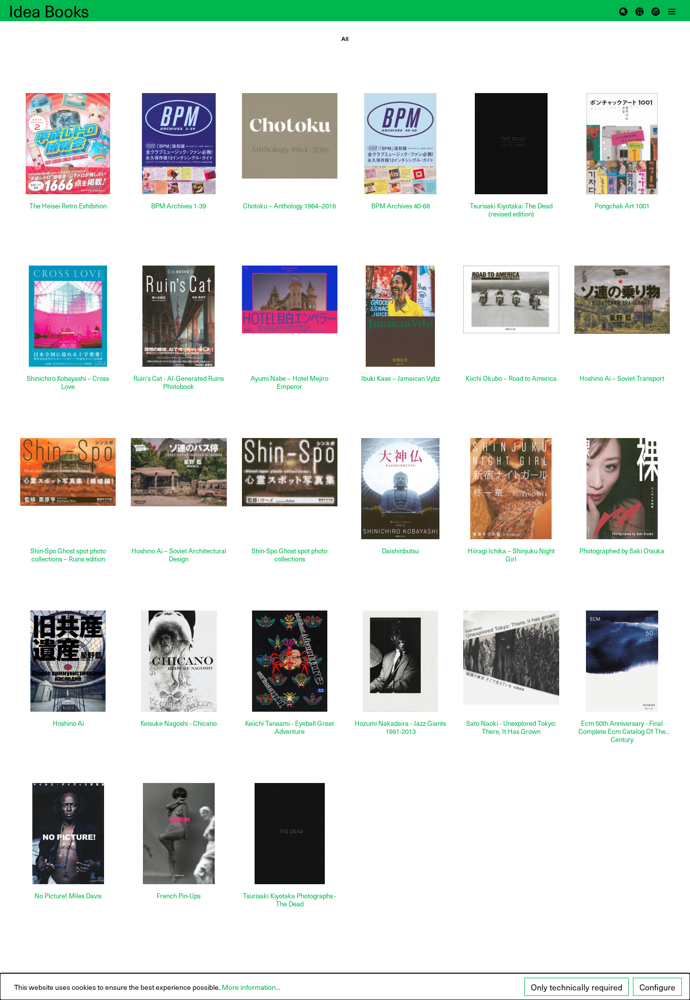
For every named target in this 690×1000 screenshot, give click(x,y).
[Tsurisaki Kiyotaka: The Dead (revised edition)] (511, 143)
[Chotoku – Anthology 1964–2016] (289, 136)
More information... (251, 987)
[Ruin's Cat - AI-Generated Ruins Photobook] (178, 316)
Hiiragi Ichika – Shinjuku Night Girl (511, 555)
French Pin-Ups (179, 896)
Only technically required (576, 987)
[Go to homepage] (60, 11)
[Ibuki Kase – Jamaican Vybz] (400, 316)
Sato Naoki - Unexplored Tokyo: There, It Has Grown (511, 727)
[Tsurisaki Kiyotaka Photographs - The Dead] (289, 833)
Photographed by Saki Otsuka (621, 551)
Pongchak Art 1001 (622, 206)
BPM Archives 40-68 (400, 206)
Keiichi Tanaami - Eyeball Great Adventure (289, 727)
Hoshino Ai (68, 723)
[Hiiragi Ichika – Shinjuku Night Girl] (511, 488)
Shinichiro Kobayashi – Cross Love (68, 382)
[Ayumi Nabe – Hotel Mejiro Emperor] (289, 299)
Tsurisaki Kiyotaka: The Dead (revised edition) (511, 210)
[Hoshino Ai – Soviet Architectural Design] (178, 472)
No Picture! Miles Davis (68, 896)
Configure (657, 987)
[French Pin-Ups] (178, 833)
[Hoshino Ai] (68, 661)
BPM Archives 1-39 (178, 206)
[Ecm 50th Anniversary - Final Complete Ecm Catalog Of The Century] (622, 661)
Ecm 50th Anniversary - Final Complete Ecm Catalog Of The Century (622, 731)
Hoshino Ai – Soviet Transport (621, 378)
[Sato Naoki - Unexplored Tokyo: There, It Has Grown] (511, 658)
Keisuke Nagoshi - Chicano (178, 723)
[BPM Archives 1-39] (178, 143)
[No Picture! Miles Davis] (68, 833)
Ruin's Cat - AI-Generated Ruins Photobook (178, 382)
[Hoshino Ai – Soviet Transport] (622, 300)
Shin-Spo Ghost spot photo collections (289, 555)
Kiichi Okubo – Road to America (511, 378)
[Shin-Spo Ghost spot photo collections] (289, 472)
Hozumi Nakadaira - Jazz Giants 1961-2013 (400, 727)
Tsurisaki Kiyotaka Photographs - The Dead (289, 900)
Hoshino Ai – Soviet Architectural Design (178, 555)
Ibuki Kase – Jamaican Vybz (400, 378)
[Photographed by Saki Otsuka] (622, 488)
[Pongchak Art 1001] (622, 143)
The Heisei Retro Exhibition (68, 206)
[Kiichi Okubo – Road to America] (511, 299)
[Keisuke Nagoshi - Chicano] (178, 661)
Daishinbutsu (400, 551)
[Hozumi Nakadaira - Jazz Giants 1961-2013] (400, 661)
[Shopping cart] (639, 11)
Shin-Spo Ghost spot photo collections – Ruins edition (68, 555)
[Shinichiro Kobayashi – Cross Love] (68, 316)
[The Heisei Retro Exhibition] (68, 143)
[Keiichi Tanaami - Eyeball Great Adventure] (289, 661)
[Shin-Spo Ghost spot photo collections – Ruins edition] (68, 472)
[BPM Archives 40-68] (400, 143)
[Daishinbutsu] (400, 488)
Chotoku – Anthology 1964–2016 (289, 206)
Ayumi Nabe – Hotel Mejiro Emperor (289, 382)
